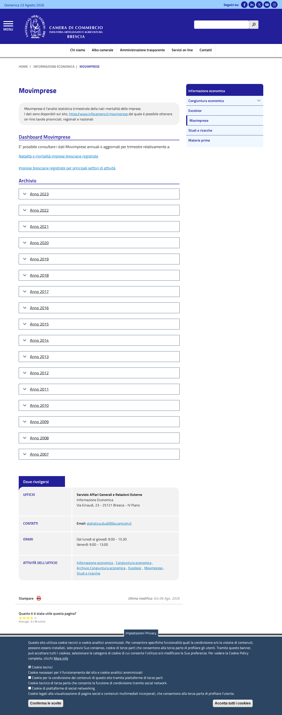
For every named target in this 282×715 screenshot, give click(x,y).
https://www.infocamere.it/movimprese (99, 113)
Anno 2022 (39, 210)
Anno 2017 (39, 292)
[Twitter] (259, 4)
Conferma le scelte (45, 703)
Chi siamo (77, 50)
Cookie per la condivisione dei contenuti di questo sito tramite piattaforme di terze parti (97, 677)
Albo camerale (102, 50)
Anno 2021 (39, 226)
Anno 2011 (39, 389)
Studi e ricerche (88, 573)
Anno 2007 (39, 454)
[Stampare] (39, 598)
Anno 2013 (39, 357)
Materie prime (199, 140)
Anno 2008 (39, 438)
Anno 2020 (39, 243)
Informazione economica (53, 66)
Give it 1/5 (20, 617)
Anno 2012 (39, 373)
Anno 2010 (39, 405)
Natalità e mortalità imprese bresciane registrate (58, 156)
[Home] (64, 26)
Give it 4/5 (32, 617)
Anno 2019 (39, 259)
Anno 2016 (39, 308)
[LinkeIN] (252, 4)
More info (61, 658)
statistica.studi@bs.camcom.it (109, 523)
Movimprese (153, 568)
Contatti (206, 50)
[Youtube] (266, 4)
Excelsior (134, 568)
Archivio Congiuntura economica (101, 568)
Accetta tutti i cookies (233, 703)
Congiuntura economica (133, 562)
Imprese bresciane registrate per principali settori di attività (67, 168)
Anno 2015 (39, 324)
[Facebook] (244, 4)
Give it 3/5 (28, 617)
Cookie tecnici (42, 667)
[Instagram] (274, 4)
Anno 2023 (39, 194)
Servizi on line (182, 50)
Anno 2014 (39, 340)
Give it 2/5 (24, 617)
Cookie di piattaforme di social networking (63, 688)
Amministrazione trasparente (142, 50)
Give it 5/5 (35, 617)
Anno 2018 (39, 275)
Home (23, 66)
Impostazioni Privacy (141, 633)
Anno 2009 (39, 422)
